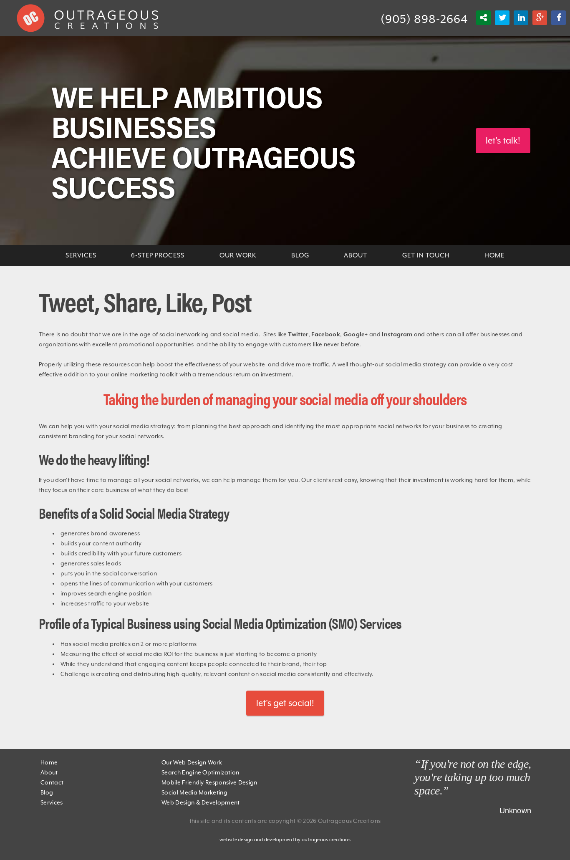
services (81, 255)
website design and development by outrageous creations (285, 839)
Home (49, 762)
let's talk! (503, 141)
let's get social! (285, 703)
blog (300, 255)
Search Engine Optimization (200, 772)
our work (238, 255)
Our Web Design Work (191, 762)
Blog (46, 792)
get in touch (426, 255)
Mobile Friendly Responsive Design (209, 782)
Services (51, 802)
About (355, 255)
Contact (51, 782)
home (494, 255)
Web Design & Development (200, 802)
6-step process (157, 255)
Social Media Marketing (194, 792)
